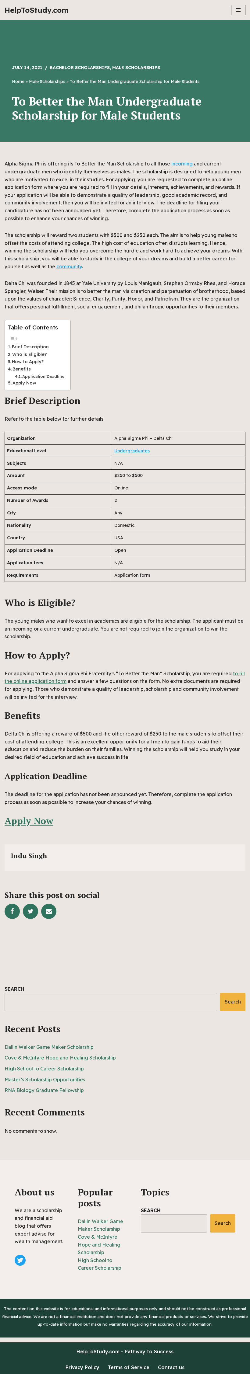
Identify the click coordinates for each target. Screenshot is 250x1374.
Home (18, 81)
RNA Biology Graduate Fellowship (44, 1090)
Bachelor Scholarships (80, 67)
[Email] (48, 911)
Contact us (171, 1367)
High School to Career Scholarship (44, 1069)
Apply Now (24, 383)
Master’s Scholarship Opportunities (45, 1080)
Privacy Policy (82, 1367)
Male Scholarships (136, 67)
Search (14, 989)
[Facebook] (12, 911)
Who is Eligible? (29, 354)
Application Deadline (43, 376)
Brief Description (30, 347)
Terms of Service (128, 1367)
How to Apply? (28, 361)
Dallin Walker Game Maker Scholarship (49, 1047)
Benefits (21, 369)
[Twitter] (30, 911)
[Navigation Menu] (238, 10)
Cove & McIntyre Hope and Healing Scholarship (60, 1058)
